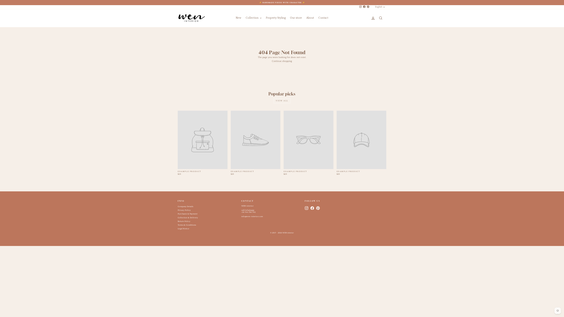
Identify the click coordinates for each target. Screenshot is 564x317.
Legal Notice (183, 229)
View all (282, 101)
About (310, 17)
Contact (323, 17)
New (238, 17)
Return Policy (184, 221)
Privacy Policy (184, 210)
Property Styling (276, 17)
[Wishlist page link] (366, 18)
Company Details (185, 206)
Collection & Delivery (188, 218)
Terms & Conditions (187, 225)
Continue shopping (282, 61)
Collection (252, 17)
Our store (296, 17)
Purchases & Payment (187, 214)
